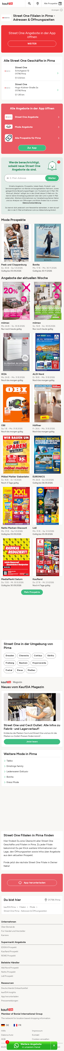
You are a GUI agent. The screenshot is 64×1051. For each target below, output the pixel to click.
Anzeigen (55, 10)
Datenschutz (7, 1035)
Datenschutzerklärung (32, 203)
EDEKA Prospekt (9, 947)
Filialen (22, 907)
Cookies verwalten (40, 1039)
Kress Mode (13, 782)
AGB (3, 1039)
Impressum (37, 1031)
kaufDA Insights (8, 992)
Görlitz (50, 655)
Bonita (10, 776)
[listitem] (16, 248)
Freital (9, 670)
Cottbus (38, 655)
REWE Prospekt (8, 955)
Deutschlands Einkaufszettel (14, 988)
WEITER (32, 43)
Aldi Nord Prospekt (10, 967)
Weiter (52, 178)
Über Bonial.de (8, 927)
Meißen (31, 670)
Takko (10, 760)
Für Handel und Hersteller (13, 931)
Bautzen (23, 663)
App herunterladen (10, 996)
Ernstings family (15, 766)
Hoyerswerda (39, 663)
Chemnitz (24, 655)
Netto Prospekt (8, 972)
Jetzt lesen (32, 741)
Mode (32, 907)
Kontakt (35, 1035)
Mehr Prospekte (32, 592)
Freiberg (10, 663)
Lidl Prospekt (7, 976)
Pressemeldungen (9, 1000)
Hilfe (3, 1031)
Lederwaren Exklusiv (17, 771)
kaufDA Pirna (10, 907)
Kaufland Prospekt (9, 951)
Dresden (10, 655)
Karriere (5, 935)
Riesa (20, 670)
